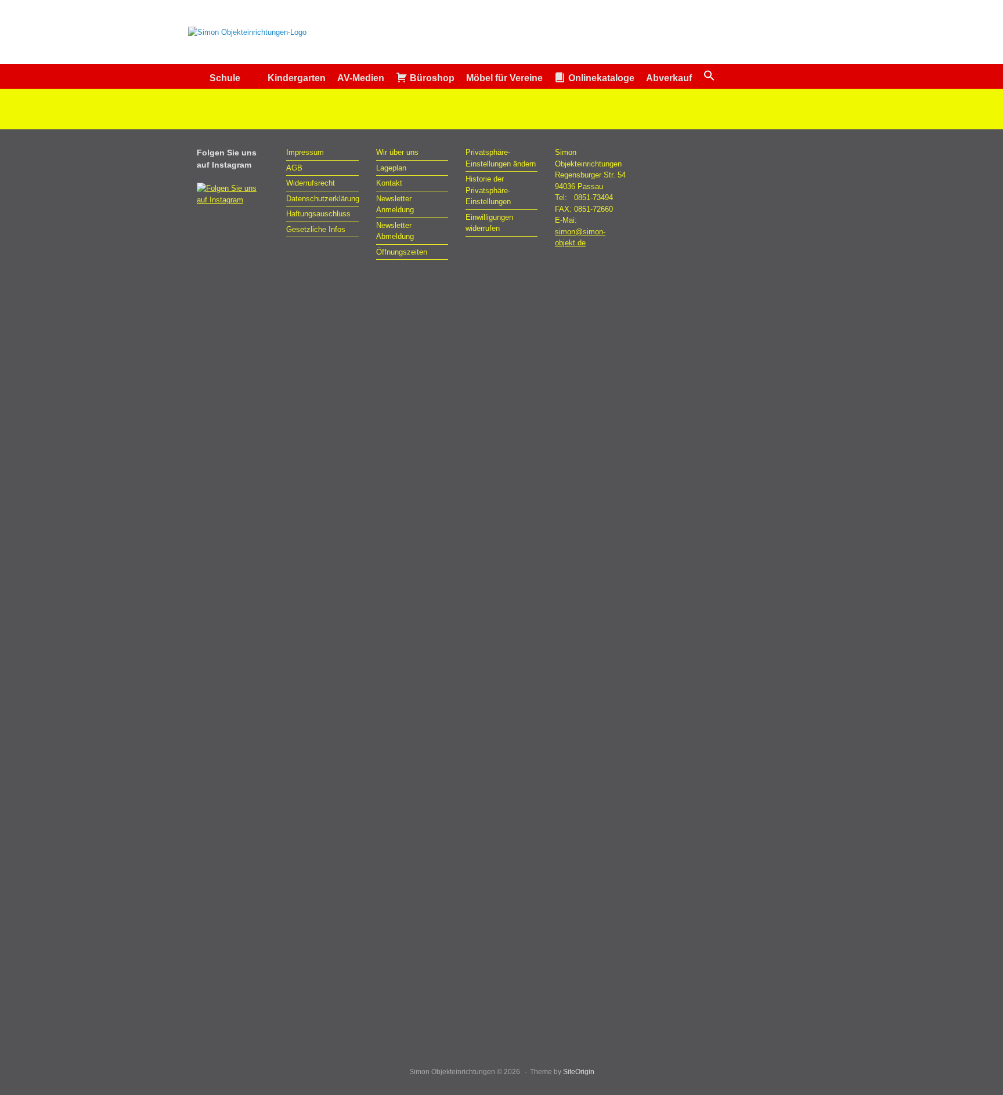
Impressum (305, 152)
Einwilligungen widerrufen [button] (489, 223)
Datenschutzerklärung (322, 198)
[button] (709, 76)
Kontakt (389, 183)
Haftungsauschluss (318, 213)
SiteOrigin (578, 1071)
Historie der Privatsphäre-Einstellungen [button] (488, 190)
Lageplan (391, 168)
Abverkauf (669, 78)
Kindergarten (297, 78)
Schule (225, 78)
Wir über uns (397, 152)
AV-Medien (360, 78)
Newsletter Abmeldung (395, 231)
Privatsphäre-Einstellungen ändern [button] (501, 158)
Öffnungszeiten (401, 252)
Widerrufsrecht (310, 183)
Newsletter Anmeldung (395, 204)
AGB (294, 168)
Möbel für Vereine (504, 78)
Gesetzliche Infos (315, 229)
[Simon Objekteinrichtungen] (247, 32)
